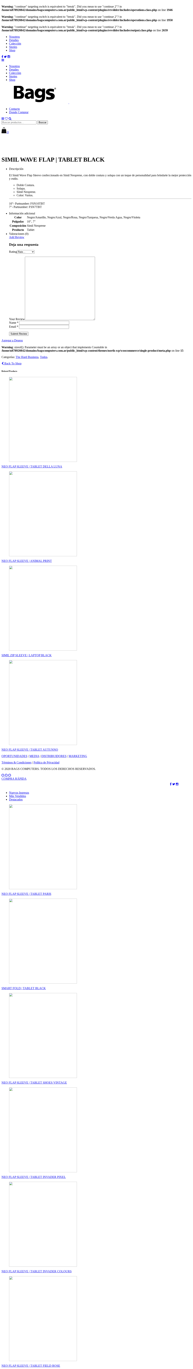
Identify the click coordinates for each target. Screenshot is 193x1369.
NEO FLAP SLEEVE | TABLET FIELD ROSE (31, 1365)
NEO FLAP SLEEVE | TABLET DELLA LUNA (32, 466)
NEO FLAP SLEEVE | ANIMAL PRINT (27, 560)
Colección (15, 43)
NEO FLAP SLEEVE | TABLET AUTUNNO (30, 749)
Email (13, 326)
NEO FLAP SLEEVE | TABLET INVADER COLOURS (37, 1271)
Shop (12, 50)
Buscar (42, 122)
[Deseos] (6, 118)
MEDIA (34, 756)
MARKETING (78, 756)
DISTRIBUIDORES (54, 756)
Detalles (14, 40)
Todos (43, 357)
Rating (13, 251)
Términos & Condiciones (16, 762)
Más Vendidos (17, 796)
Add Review (16, 237)
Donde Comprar (18, 112)
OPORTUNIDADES (14, 756)
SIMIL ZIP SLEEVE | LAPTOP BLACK (27, 655)
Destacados (16, 799)
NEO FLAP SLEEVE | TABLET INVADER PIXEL (34, 1177)
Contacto (14, 108)
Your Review (17, 319)
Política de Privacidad (46, 762)
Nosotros (14, 36)
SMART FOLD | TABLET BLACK (24, 988)
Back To (12, 363)
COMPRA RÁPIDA (14, 778)
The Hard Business (27, 357)
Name (13, 322)
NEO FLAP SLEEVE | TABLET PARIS (26, 893)
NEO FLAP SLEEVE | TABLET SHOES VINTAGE (34, 1082)
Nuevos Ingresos (19, 792)
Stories (13, 47)
